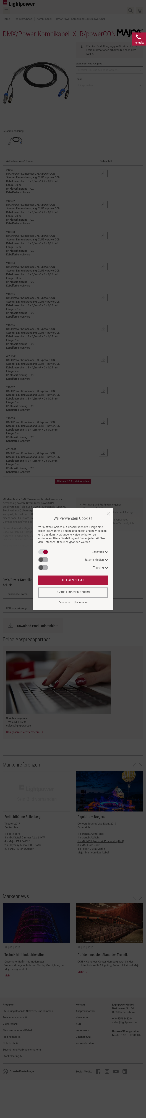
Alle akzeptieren (73, 580)
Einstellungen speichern (73, 592)
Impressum (81, 602)
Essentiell (98, 552)
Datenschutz (66, 602)
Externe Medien (94, 559)
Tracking (98, 567)
